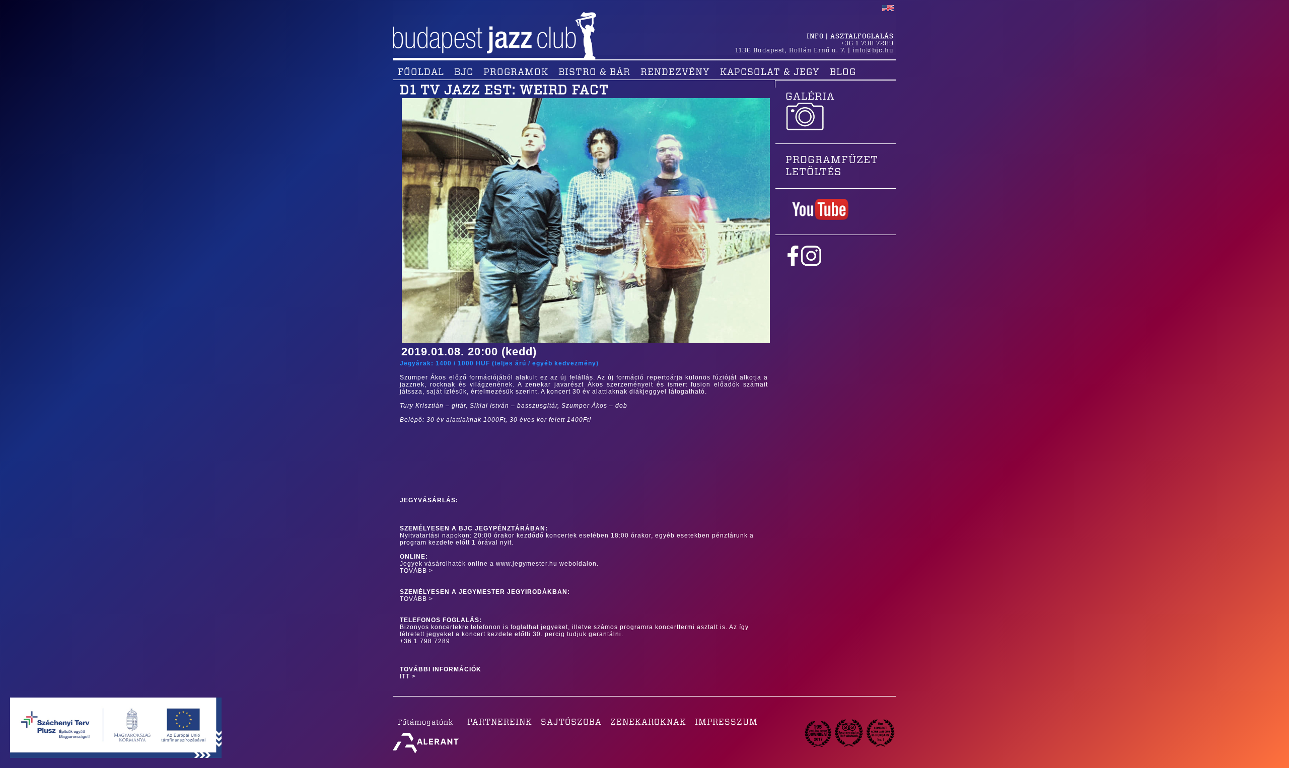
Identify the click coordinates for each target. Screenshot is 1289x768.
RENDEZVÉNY (675, 72)
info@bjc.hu (873, 50)
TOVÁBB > (416, 570)
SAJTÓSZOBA (571, 722)
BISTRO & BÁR (594, 72)
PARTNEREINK (499, 722)
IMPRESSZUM (726, 722)
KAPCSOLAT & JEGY (770, 72)
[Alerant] (426, 753)
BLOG (843, 72)
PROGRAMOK (515, 72)
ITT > (408, 676)
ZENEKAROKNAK (648, 722)
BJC (463, 72)
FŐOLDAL (421, 72)
